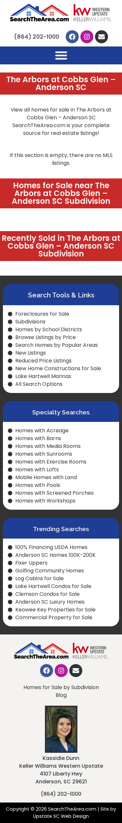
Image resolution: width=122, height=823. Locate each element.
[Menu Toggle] (61, 55)
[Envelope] (101, 36)
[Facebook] (72, 36)
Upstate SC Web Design (61, 816)
